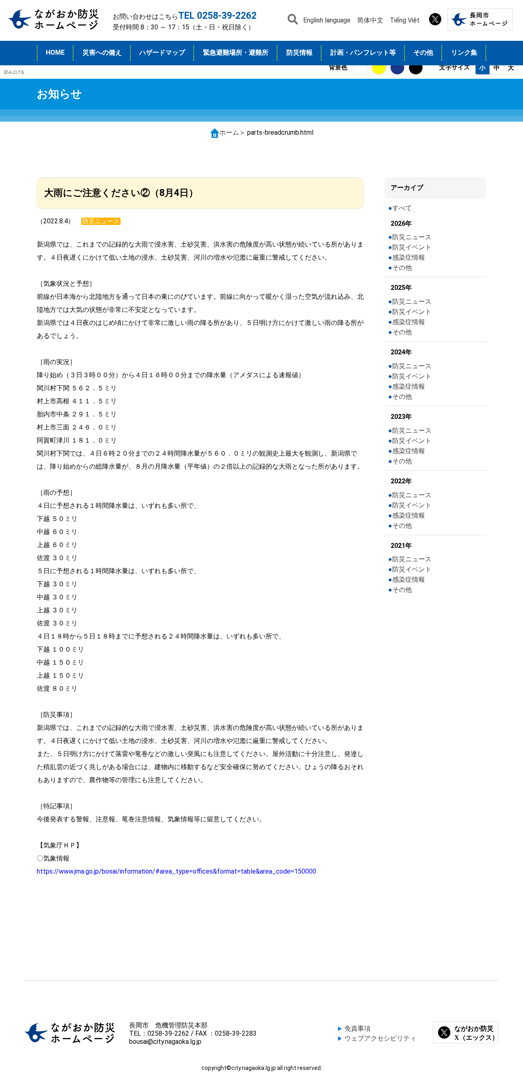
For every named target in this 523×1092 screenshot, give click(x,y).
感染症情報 (408, 257)
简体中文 (370, 20)
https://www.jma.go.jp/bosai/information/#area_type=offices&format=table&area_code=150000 (176, 871)
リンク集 (464, 52)
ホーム (229, 132)
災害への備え (102, 52)
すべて (402, 208)
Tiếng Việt (405, 20)
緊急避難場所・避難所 (235, 52)
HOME (55, 52)
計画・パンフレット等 (363, 52)
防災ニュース (411, 237)
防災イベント (411, 247)
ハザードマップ (162, 52)
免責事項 (357, 1028)
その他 (423, 52)
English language (327, 20)
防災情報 (299, 52)
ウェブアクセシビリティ (380, 1038)
